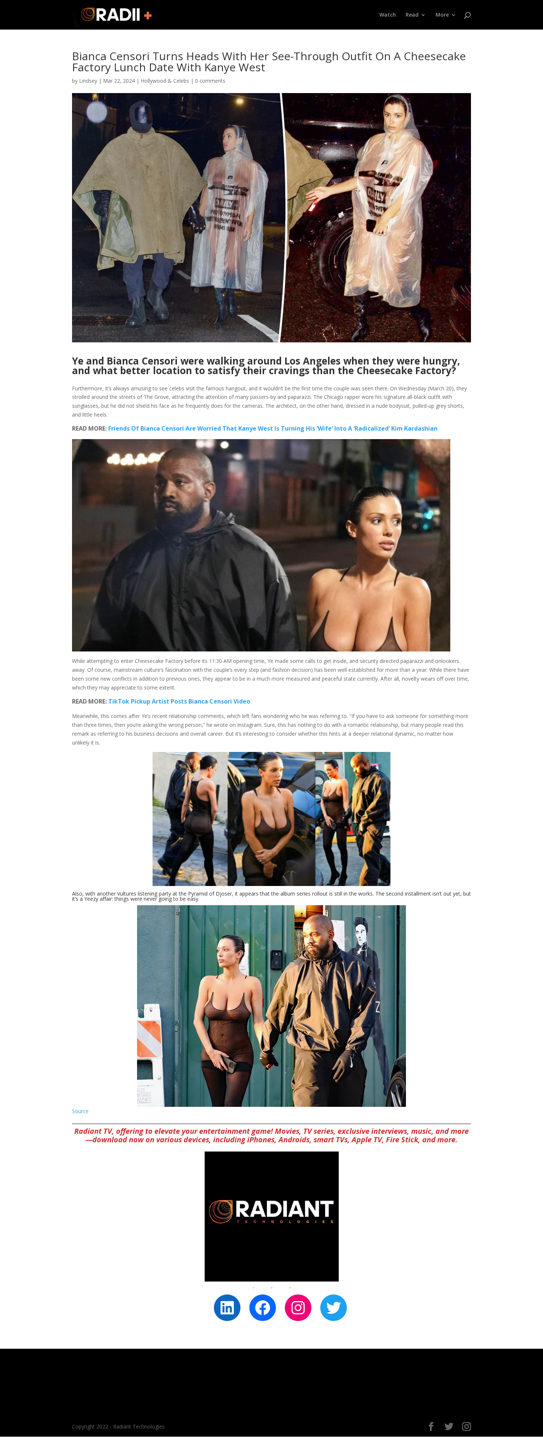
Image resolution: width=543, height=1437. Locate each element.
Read (412, 15)
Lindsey (88, 80)
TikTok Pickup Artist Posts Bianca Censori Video (179, 701)
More (442, 15)
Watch (387, 15)
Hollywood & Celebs (165, 80)
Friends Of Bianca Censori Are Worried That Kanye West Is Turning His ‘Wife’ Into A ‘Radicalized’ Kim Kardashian (272, 428)
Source (80, 1111)
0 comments (210, 80)
